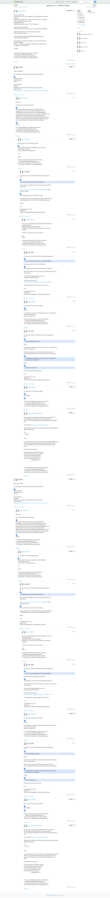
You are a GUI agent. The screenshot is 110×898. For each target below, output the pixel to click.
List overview (80, 14)
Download (81, 17)
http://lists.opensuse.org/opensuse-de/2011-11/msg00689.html (34, 189)
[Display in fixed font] (72, 60)
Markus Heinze (23, 98)
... (14, 77)
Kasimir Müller (21, 11)
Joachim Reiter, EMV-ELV (35, 413)
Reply (16, 61)
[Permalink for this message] (74, 60)
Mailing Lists (19, 1)
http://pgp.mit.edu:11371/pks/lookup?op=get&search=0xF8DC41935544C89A (31, 90)
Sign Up (76, 1)
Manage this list (60, 1)
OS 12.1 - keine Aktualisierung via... (22, 7)
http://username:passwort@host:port (40, 425)
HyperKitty (54, 895)
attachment (21, 94)
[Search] (95, 2)
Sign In (69, 1)
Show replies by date (70, 63)
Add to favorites (82, 24)
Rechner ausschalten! (91, 7)
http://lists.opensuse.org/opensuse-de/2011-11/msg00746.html (38, 282)
